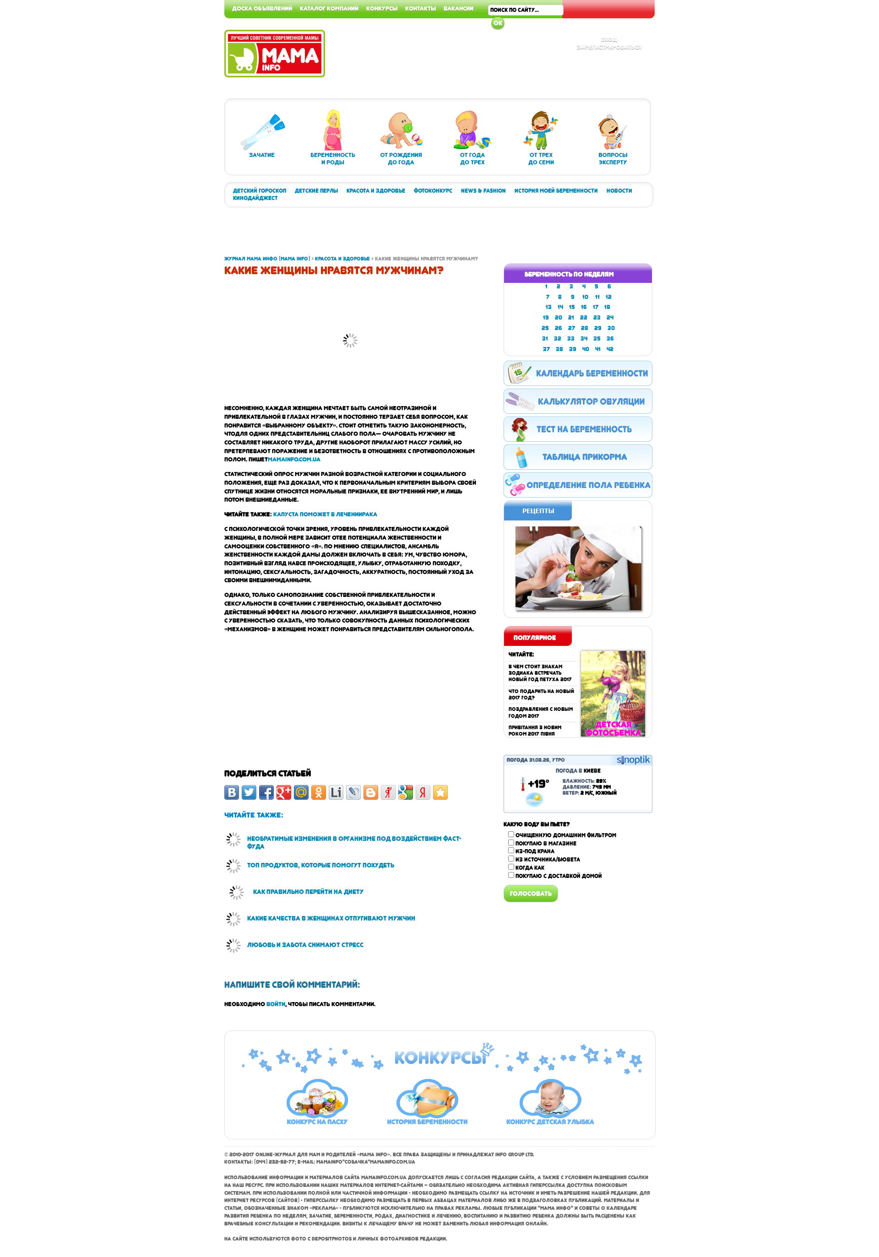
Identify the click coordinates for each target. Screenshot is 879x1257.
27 (571, 328)
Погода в (578, 771)
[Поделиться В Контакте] (231, 792)
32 (557, 339)
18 (607, 307)
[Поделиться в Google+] (284, 792)
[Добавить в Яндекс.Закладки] (423, 792)
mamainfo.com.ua (294, 459)
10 (585, 297)
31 (545, 339)
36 (610, 339)
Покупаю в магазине (545, 843)
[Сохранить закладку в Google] (405, 792)
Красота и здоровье (376, 191)
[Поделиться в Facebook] (266, 792)
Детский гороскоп (259, 191)
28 (584, 328)
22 (583, 317)
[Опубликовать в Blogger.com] (371, 792)
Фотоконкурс (433, 191)
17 (595, 307)
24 (610, 317)
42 (610, 349)
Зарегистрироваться (609, 46)
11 (597, 297)
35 (597, 339)
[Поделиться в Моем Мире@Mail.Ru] (301, 792)
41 (598, 349)
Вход (609, 39)
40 (585, 349)
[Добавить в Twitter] (249, 792)
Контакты (420, 8)
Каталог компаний (329, 8)
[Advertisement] (842, 137)
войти (275, 1004)
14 (560, 307)
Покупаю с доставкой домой (558, 876)
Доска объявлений (262, 8)
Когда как (529, 868)
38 (559, 349)
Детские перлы (316, 191)
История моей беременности (556, 191)
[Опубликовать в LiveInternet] (336, 792)
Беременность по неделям (569, 274)
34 (584, 339)
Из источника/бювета (547, 859)
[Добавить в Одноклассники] (318, 792)
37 (546, 349)
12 (609, 297)
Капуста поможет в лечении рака (325, 514)
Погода (517, 760)
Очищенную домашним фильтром (565, 835)
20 (558, 317)
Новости (619, 191)
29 (598, 328)
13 (549, 307)
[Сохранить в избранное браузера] (440, 792)
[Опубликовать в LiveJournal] (353, 792)
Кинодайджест (255, 198)
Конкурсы (381, 8)
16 (584, 307)
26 (558, 328)
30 (611, 328)
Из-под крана (534, 851)
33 (571, 339)
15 (572, 307)
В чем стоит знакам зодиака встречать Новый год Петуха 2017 (540, 673)
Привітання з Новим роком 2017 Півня (535, 731)
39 (572, 349)
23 (597, 317)
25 (545, 328)
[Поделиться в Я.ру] (388, 792)
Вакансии (458, 8)
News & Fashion (483, 191)
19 (546, 317)
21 (571, 317)
